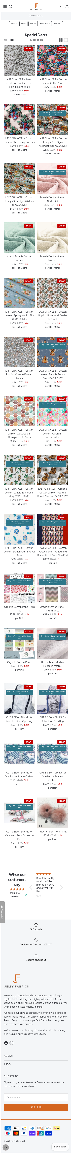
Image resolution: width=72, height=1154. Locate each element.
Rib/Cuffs (57, 23)
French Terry (45, 23)
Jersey (23, 23)
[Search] (12, 6)
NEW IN (14, 23)
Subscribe (36, 1107)
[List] (66, 40)
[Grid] (61, 40)
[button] (31, 887)
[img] (17, 889)
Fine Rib (33, 23)
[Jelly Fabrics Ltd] (36, 6)
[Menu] (5, 6)
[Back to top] (6, 1147)
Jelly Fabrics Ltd (18, 1141)
